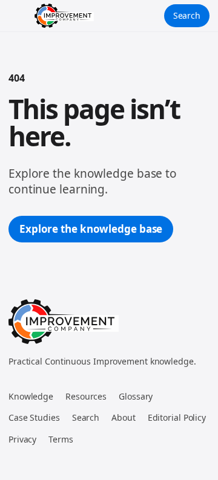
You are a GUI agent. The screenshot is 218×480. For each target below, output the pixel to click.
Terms (60, 439)
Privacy (22, 439)
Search (186, 15)
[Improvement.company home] (64, 16)
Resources (86, 396)
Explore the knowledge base (90, 229)
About (123, 417)
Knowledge (30, 396)
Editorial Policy (177, 417)
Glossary (136, 396)
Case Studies (34, 417)
